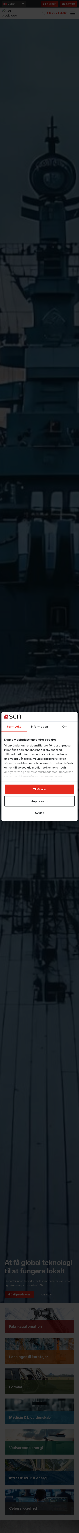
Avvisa (39, 813)
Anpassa (37, 801)
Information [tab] (39, 726)
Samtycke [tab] (14, 726)
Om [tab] (64, 726)
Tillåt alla (39, 789)
